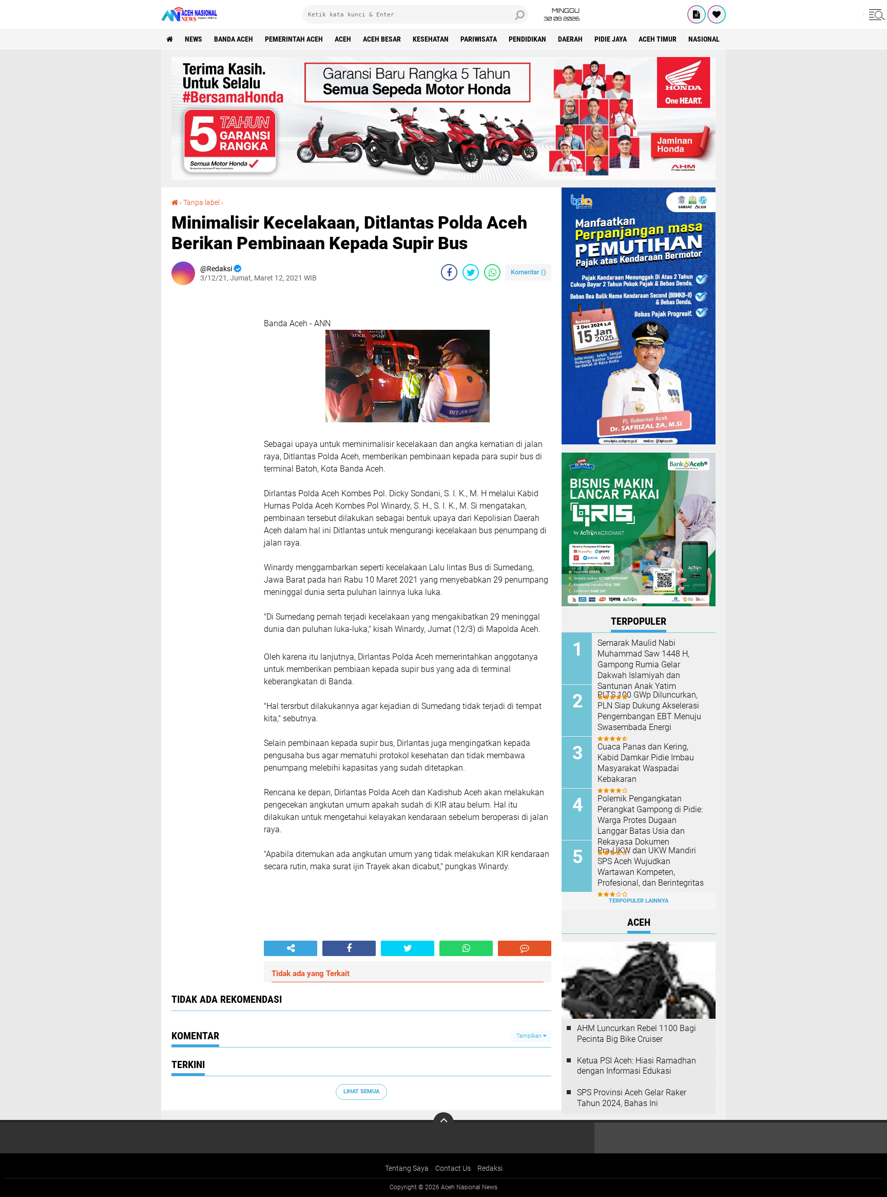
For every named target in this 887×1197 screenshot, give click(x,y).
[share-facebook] (449, 272)
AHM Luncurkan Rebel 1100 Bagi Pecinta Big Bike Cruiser (636, 1033)
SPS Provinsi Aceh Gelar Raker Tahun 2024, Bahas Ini (631, 1098)
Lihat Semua (361, 1091)
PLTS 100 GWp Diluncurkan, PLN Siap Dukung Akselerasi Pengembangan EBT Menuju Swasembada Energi (649, 711)
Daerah (570, 39)
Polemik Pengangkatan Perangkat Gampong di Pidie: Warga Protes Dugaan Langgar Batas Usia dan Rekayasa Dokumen (650, 820)
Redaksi (490, 1168)
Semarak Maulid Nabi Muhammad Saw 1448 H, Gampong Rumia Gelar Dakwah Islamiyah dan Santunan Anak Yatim (643, 664)
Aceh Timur (658, 39)
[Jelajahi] (875, 14)
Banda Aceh (233, 39)
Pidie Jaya (610, 39)
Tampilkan (529, 1036)
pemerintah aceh (294, 39)
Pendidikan (527, 39)
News (193, 39)
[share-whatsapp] (492, 272)
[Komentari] (524, 948)
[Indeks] (696, 14)
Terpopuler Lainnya (638, 900)
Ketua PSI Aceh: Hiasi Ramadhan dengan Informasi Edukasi (636, 1066)
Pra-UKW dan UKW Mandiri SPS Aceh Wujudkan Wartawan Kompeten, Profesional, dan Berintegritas (650, 866)
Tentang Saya (407, 1168)
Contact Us (453, 1168)
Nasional (704, 39)
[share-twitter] (470, 272)
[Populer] (716, 14)
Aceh (343, 39)
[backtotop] (443, 1122)
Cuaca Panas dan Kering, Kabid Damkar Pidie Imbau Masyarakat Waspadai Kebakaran (645, 762)
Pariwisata (478, 39)
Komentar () (528, 272)
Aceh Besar (382, 39)
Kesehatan (431, 39)
